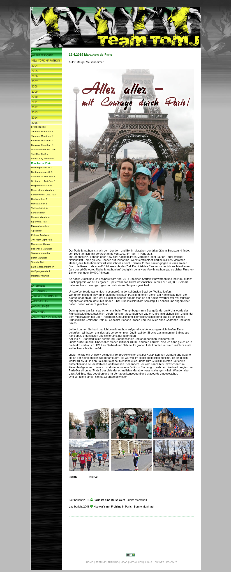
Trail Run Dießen (40, 154)
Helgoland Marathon (41, 185)
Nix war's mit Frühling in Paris (113, 506)
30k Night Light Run (41, 239)
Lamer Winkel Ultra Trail (43, 194)
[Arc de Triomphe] (89, 437)
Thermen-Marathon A (42, 131)
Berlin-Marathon (136, 250)
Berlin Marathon (39, 257)
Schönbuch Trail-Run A (43, 176)
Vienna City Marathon (42, 158)
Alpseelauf (36, 230)
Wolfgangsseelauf (40, 271)
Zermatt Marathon (40, 217)
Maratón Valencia (40, 276)
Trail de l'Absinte (39, 208)
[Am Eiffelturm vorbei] (173, 469)
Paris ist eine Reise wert (109, 500)
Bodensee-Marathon (42, 248)
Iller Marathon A (39, 199)
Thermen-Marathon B (42, 136)
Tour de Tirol (37, 262)
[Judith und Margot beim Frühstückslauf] (131, 437)
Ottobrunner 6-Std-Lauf (43, 149)
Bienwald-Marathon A (42, 140)
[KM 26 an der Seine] (89, 469)
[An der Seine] (131, 469)
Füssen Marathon (40, 226)
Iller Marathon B (39, 203)
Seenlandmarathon (41, 253)
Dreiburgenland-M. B (42, 172)
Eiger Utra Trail (38, 221)
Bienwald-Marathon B (42, 145)
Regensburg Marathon (43, 190)
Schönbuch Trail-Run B (43, 181)
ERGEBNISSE (38, 127)
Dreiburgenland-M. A (41, 167)
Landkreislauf (38, 212)
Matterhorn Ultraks (40, 244)
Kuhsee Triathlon (40, 235)
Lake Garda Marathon (42, 266)
